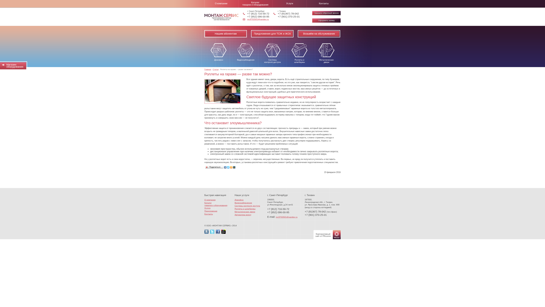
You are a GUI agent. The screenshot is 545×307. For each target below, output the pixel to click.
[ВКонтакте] (225, 167)
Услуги (289, 3)
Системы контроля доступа (247, 206)
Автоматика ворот (243, 215)
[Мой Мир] (234, 167)
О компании (221, 3)
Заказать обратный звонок (326, 13)
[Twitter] (228, 167)
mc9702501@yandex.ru (258, 19)
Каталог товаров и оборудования (255, 3)
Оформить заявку (326, 20)
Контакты (324, 3)
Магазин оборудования (14, 65)
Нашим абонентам (226, 33)
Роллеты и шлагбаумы (245, 209)
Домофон (239, 200)
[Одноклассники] (231, 167)
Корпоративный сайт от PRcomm (323, 235)
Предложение (210, 211)
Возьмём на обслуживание (319, 33)
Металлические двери (245, 212)
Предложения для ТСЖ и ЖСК (272, 33)
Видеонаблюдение (243, 203)
